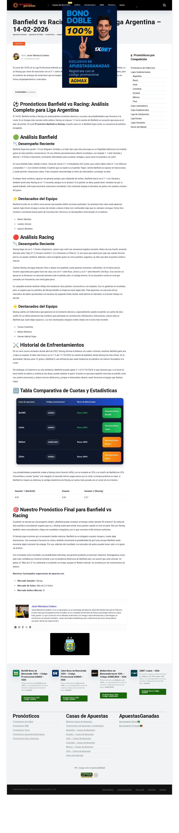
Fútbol (77, 5)
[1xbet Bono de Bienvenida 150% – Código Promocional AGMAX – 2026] (55, 676)
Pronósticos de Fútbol (23, 721)
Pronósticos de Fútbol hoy (143, 68)
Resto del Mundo (139, 127)
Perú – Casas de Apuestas (78, 751)
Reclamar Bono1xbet (112, 427)
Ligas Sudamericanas (140, 72)
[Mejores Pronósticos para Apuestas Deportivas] (24, 4)
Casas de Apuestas (61, 5)
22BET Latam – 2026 (149, 671)
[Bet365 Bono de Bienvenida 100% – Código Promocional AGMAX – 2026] (16, 676)
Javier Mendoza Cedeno (38, 55)
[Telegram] (15, 627)
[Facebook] (23, 627)
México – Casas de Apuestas (79, 747)
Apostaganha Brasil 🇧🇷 (129, 721)
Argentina (19, 44)
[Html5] (30, 627)
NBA (102, 5)
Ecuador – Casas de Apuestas (80, 734)
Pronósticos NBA (21, 726)
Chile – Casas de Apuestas (78, 738)
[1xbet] (89, 50)
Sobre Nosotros (107, 790)
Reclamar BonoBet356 (112, 413)
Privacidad (152, 790)
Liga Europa (136, 118)
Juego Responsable (124, 790)
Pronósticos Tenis (21, 730)
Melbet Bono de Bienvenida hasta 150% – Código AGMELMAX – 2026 (113, 674)
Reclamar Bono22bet (112, 456)
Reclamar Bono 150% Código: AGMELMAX (110, 695)
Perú (135, 101)
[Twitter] (26, 627)
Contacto (162, 790)
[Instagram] (19, 627)
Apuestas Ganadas (20, 34)
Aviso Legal (140, 790)
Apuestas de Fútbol (36, 34)
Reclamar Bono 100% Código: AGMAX (32, 698)
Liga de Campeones (140, 114)
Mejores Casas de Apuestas (79, 721)
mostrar (31, 92)
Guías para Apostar (74, 755)
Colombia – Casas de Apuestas (80, 742)
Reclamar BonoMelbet (112, 442)
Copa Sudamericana (140, 110)
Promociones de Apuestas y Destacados (85, 726)
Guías (122, 5)
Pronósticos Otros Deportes (26, 738)
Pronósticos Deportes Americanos (29, 734)
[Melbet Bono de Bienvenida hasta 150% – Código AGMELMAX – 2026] (94, 676)
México (136, 97)
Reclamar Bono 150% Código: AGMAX (71, 698)
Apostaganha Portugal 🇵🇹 (130, 726)
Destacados (90, 5)
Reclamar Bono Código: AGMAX (150, 692)
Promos (111, 5)
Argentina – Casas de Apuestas (80, 730)
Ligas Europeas (138, 122)
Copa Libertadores (139, 106)
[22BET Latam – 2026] (134, 676)
